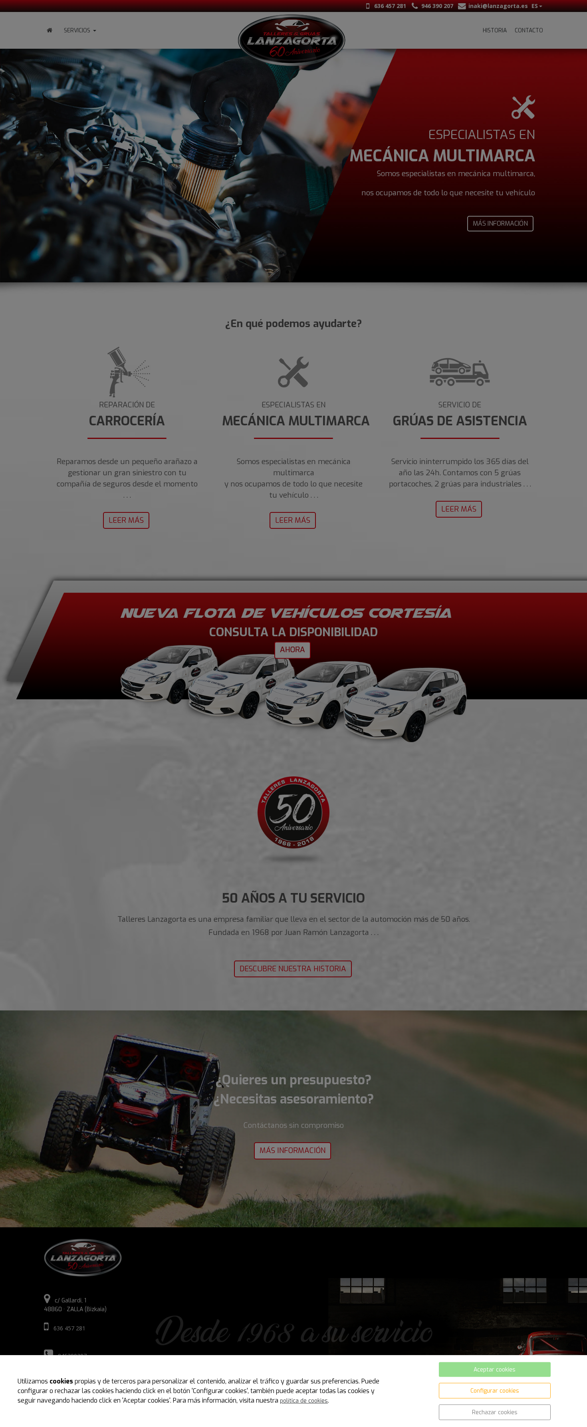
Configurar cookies (494, 1391)
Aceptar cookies (495, 1369)
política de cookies (304, 1401)
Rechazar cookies (495, 1412)
